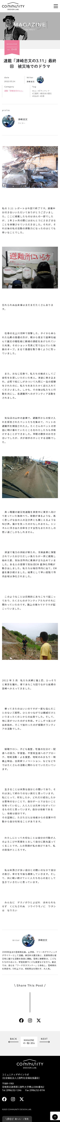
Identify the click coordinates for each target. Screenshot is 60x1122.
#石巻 (42, 96)
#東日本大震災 (46, 93)
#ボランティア (43, 90)
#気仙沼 (35, 96)
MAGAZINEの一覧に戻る (29, 1041)
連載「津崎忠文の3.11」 (14, 90)
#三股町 (35, 93)
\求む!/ (17, 1119)
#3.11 (34, 90)
